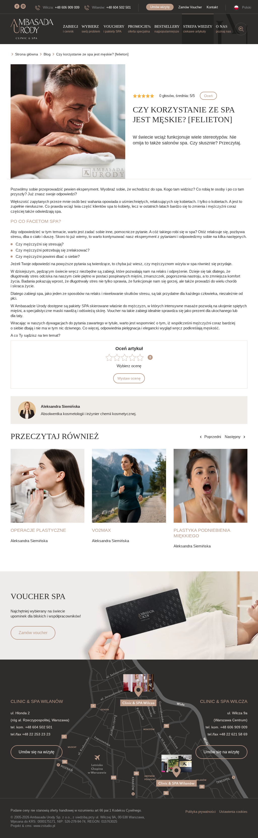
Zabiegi (70, 28)
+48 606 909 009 (67, 7)
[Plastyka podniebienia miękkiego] (210, 485)
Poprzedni (212, 436)
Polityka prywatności (200, 812)
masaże (191, 306)
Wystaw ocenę (129, 378)
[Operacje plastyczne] (47, 485)
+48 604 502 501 (118, 7)
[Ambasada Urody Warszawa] (32, 29)
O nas (223, 28)
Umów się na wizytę (36, 752)
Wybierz (91, 28)
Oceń (208, 96)
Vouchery (114, 28)
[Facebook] (16, 6)
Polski (246, 7)
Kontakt (212, 7)
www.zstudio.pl (44, 826)
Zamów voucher (33, 633)
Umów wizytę (160, 7)
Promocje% (139, 28)
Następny (233, 436)
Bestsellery (167, 28)
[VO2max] (129, 485)
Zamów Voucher (190, 7)
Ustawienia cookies (233, 812)
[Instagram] (23, 6)
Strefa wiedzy (197, 28)
